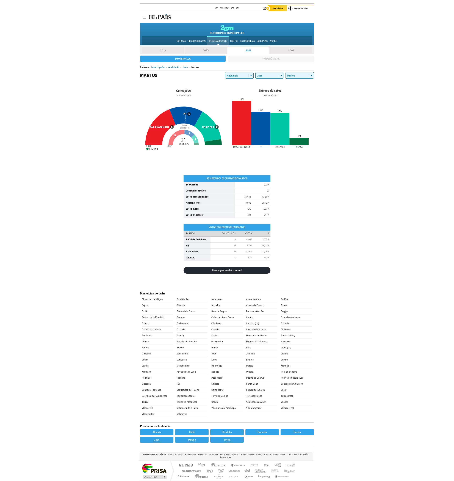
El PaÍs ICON (234, 476)
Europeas (262, 41)
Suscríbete (277, 8)
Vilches (284, 402)
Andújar (285, 299)
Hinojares (285, 341)
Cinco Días (234, 471)
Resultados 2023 (197, 41)
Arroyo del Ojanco (255, 305)
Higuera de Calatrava (256, 341)
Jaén (213, 353)
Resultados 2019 (218, 41)
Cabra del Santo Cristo (222, 317)
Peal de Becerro (289, 371)
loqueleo (264, 476)
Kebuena (286, 471)
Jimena (284, 353)
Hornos (145, 347)
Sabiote (215, 383)
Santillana (219, 465)
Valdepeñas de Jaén (256, 402)
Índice (223, 457)
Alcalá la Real (183, 299)
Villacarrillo (147, 408)
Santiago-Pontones (151, 390)
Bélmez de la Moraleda (153, 317)
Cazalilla (181, 329)
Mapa (282, 454)
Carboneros (182, 323)
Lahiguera (182, 359)
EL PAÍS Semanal (260, 471)
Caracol (289, 465)
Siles (283, 390)
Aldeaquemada (253, 299)
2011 (248, 50)
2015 (206, 50)
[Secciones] (144, 17)
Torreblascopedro (186, 396)
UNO (210, 471)
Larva (214, 359)
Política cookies (248, 454)
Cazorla (215, 329)
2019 (163, 50)
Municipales (183, 58)
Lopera (284, 359)
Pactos (234, 41)
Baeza (284, 305)
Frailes (214, 335)
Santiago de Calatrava (292, 383)
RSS (229, 457)
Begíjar (284, 311)
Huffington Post (190, 471)
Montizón (146, 371)
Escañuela (147, 335)
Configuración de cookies (267, 454)
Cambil (249, 317)
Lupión (145, 365)
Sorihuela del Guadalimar (154, 396)
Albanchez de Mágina (152, 299)
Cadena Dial (247, 471)
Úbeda (214, 402)
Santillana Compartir (238, 465)
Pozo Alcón (217, 377)
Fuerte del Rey (288, 335)
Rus (178, 383)
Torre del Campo (219, 396)
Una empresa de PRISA (154, 468)
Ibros (248, 347)
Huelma (180, 347)
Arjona (145, 305)
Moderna (201, 476)
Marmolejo (216, 365)
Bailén (145, 311)
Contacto (172, 454)
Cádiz (192, 432)
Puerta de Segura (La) (292, 377)
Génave (145, 341)
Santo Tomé (217, 390)
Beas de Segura (219, 311)
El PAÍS (185, 465)
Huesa (214, 347)
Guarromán (217, 341)
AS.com (265, 465)
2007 (291, 50)
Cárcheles (216, 323)
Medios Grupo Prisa (154, 477)
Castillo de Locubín (151, 329)
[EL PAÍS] (160, 17)
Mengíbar (285, 365)
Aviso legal (213, 454)
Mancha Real (183, 365)
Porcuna (181, 377)
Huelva (297, 432)
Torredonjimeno (254, 396)
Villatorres (182, 414)
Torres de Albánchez (187, 402)
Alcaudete (216, 299)
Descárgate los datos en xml (227, 270)
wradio (220, 471)
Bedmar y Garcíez (255, 311)
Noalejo (215, 371)
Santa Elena (252, 383)
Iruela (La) (286, 347)
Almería (157, 432)
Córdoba (227, 432)
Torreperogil (287, 396)
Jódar (145, 359)
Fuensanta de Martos (256, 335)
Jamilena (250, 353)
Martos (249, 365)
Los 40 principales (202, 465)
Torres (145, 402)
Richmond (183, 476)
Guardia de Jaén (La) (187, 341)
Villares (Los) (287, 408)
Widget (273, 41)
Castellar (285, 323)
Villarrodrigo (148, 414)
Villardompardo (254, 408)
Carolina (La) (252, 323)
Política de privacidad (229, 454)
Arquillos (215, 305)
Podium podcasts (218, 476)
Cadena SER (253, 465)
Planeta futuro (273, 471)
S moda (248, 476)
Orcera (249, 371)
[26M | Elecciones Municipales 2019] (227, 29)
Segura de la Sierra (255, 390)
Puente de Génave (255, 377)
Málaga (192, 439)
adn (276, 465)
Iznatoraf (146, 353)
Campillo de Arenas (290, 317)
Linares (250, 359)
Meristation (281, 476)
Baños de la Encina (186, 311)
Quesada (146, 383)
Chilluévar (286, 329)
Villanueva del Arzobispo (223, 408)
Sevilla (227, 439)
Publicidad (202, 454)
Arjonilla (181, 305)
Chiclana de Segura (256, 329)
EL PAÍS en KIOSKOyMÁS (297, 454)
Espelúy (180, 335)
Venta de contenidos (187, 454)
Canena (146, 323)
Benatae (181, 317)
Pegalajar (146, 377)
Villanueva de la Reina (187, 408)
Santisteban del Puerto (188, 390)
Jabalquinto (182, 353)
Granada (262, 432)
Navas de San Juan (186, 371)
